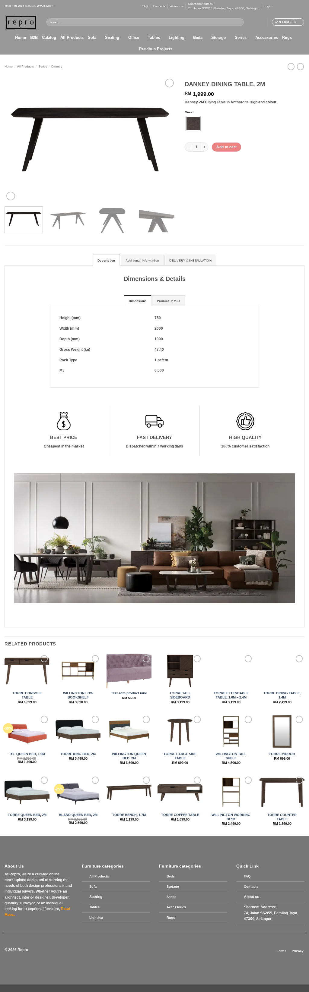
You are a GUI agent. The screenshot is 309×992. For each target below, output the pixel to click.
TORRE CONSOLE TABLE (27, 695)
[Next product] (291, 66)
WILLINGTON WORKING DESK (231, 817)
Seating (112, 37)
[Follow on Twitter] (285, 6)
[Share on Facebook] (189, 162)
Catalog (49, 37)
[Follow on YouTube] (302, 6)
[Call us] (293, 6)
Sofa (92, 37)
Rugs (287, 37)
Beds (197, 37)
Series (241, 37)
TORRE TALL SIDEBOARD (180, 695)
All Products (72, 37)
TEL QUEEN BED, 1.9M (27, 754)
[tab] (138, 300)
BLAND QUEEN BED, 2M (78, 815)
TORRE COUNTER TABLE (282, 817)
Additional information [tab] (142, 260)
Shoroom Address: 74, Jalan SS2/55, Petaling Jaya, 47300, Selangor (223, 6)
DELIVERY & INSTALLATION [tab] (190, 260)
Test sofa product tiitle (129, 693)
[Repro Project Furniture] (21, 22)
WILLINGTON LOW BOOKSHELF (78, 695)
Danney (56, 66)
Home (20, 37)
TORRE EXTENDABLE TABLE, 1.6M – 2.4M (231, 695)
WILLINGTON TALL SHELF (231, 756)
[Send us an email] (289, 6)
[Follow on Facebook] (276, 6)
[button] (268, 6)
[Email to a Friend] (205, 162)
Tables (154, 37)
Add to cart (226, 147)
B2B (34, 37)
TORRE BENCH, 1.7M (129, 815)
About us (176, 6)
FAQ (145, 6)
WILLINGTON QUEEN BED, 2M (129, 756)
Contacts (159, 6)
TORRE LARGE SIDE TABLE (180, 756)
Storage (218, 37)
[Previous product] (300, 66)
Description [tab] (106, 260)
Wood (189, 112)
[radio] (193, 123)
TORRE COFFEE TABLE (180, 815)
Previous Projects (155, 49)
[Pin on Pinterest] (213, 162)
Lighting (176, 37)
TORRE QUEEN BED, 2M (27, 815)
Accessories (266, 37)
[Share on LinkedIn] (221, 162)
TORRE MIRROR (282, 754)
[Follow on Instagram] (280, 6)
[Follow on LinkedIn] (298, 6)
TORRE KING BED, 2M (78, 754)
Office (133, 37)
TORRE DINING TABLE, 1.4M (282, 695)
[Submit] (240, 22)
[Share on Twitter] (197, 162)
